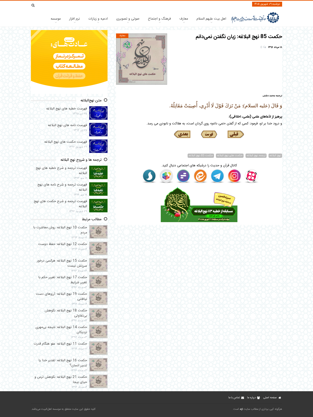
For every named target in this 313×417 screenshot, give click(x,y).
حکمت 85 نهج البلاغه (201, 156)
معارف (183, 19)
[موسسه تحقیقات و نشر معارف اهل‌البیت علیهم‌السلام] (255, 23)
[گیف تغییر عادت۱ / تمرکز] (69, 93)
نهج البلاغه (275, 156)
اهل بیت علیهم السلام (211, 19)
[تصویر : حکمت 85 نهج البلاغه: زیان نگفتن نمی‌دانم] (141, 59)
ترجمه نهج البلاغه (256, 156)
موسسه (56, 19)
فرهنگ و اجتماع (159, 19)
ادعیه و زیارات (98, 19)
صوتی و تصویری (127, 19)
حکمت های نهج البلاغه (230, 156)
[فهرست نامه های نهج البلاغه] (209, 134)
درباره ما (251, 397)
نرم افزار (74, 19)
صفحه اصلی (270, 397)
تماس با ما (234, 397)
